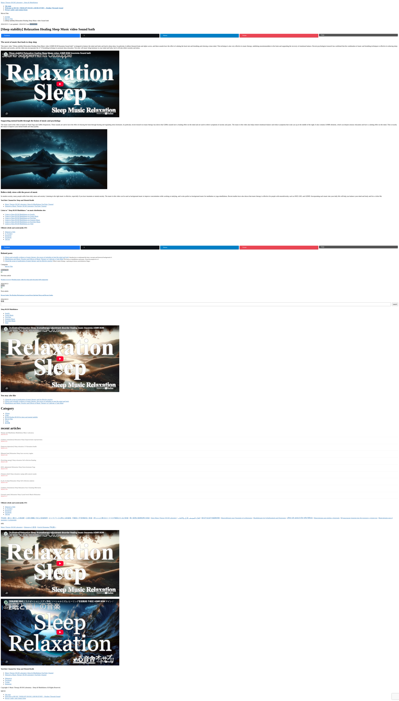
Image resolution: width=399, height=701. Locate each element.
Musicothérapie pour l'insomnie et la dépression (236, 518)
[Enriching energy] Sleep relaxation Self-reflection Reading (18, 460)
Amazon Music (10, 319)
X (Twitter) (8, 234)
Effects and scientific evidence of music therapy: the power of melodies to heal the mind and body (37, 257)
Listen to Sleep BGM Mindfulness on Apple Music (21, 216)
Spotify (7, 313)
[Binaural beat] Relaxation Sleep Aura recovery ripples (17, 453)
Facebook (8, 237)
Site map (8, 694)
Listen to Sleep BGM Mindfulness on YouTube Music (22, 222)
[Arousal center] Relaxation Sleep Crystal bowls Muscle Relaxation (20, 494)
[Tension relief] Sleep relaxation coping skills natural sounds (18, 474)
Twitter (7, 682)
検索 (2, 301)
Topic (7, 421)
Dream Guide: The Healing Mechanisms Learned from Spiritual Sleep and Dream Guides (27, 295)
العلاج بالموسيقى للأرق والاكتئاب (189, 518)
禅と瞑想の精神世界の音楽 (140, 518)
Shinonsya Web (10, 232)
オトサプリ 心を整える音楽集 (60, 518)
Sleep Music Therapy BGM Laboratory (164, 518)
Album (7, 413)
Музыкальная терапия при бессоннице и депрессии (359, 518)
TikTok (7, 239)
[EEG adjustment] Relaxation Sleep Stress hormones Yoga (18, 467)
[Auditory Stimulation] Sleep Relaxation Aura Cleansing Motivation (21, 488)
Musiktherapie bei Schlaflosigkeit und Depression (269, 518)
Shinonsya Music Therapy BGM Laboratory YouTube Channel (25, 206)
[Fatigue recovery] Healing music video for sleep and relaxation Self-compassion (24, 279)
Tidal (6, 323)
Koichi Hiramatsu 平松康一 (47, 527)
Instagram (8, 236)
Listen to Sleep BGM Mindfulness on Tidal (19, 224)
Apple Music (9, 315)
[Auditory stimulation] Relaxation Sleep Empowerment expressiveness (21, 439)
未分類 (7, 423)
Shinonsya (8, 678)
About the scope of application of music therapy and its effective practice (29, 261)
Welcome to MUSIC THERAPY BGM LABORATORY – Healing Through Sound (32, 696)
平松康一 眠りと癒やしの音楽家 (13, 518)
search (395, 304)
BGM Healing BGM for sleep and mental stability (21, 417)
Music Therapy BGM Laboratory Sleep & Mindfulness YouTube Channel (29, 204)
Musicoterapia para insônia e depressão (326, 518)
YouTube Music (10, 321)
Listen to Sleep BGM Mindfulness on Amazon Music (22, 220)
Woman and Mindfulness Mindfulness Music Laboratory (17, 433)
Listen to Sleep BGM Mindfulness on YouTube (20, 218)
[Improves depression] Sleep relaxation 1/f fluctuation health (19, 446)
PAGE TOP (389, 678)
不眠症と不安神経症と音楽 (82, 518)
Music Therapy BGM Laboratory (12, 527)
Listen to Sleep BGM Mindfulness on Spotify (20, 214)
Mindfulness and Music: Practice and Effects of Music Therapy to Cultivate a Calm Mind (34, 259)
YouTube (8, 317)
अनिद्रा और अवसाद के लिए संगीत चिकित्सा (300, 518)
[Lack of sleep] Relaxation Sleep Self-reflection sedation (17, 481)
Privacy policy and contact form (15, 698)
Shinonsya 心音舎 (30, 527)
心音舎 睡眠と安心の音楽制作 (37, 518)
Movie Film (33, 24)
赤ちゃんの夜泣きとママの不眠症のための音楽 (111, 518)
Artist (7, 415)
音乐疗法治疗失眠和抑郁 (210, 518)
